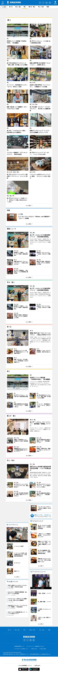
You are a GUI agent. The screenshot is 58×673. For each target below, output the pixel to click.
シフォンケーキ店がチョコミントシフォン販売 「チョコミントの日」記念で (40, 176)
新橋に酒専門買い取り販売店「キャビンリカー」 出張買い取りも (40, 64)
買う (25, 6)
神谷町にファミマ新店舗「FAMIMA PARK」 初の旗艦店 (16, 42)
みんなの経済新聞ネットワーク (29, 660)
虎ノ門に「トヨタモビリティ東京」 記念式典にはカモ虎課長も (17, 131)
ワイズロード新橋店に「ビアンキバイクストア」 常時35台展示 (17, 153)
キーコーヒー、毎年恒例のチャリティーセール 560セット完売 (17, 85)
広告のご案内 (43, 648)
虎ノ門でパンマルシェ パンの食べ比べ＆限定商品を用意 (40, 42)
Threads (50, 2)
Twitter (43, 2)
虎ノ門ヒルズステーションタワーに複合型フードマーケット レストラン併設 (17, 176)
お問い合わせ (34, 648)
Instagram (46, 2)
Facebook (40, 2)
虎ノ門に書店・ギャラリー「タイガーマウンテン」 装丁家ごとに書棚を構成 (40, 108)
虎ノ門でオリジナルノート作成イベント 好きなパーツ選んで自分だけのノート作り (17, 200)
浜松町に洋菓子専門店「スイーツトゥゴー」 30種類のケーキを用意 (40, 85)
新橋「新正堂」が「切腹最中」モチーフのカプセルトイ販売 (17, 107)
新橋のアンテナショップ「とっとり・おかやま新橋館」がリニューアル (40, 131)
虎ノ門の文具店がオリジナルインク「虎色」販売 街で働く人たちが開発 (17, 64)
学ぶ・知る (41, 6)
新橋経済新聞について (19, 646)
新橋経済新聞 (14, 2)
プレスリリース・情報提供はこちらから (36, 646)
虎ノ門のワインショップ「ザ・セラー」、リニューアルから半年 (39, 153)
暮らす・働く (32, 6)
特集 (48, 6)
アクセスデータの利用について (21, 648)
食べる (11, 6)
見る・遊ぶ (18, 6)
